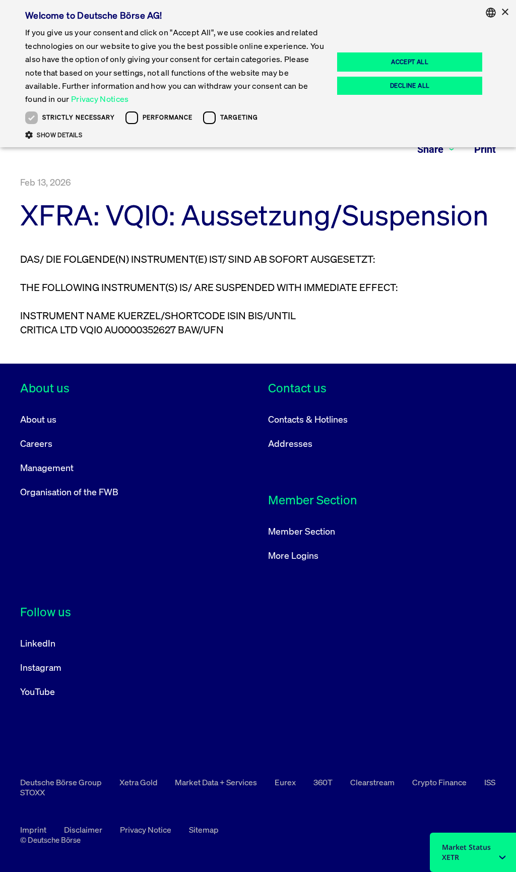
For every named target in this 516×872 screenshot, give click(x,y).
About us (38, 419)
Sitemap (204, 829)
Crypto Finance (440, 782)
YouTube (37, 691)
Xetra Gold (139, 782)
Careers (36, 443)
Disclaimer (84, 829)
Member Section (301, 531)
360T (323, 782)
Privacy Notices (100, 98)
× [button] (504, 12)
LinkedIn (37, 643)
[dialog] (258, 73)
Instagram (40, 667)
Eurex (286, 782)
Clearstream (373, 782)
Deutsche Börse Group (61, 782)
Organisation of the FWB (69, 492)
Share (431, 149)
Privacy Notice (146, 829)
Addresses (290, 443)
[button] (175, 135)
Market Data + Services (217, 782)
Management (47, 467)
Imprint (34, 829)
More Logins (293, 555)
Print (485, 149)
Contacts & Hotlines (308, 419)
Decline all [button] (409, 85)
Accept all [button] (409, 62)
